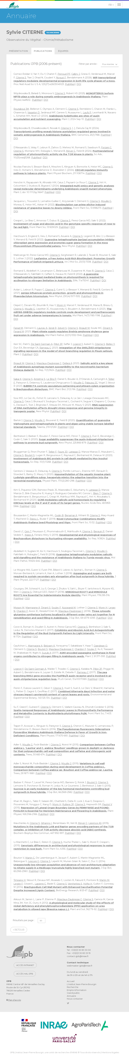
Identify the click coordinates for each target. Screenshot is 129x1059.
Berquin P (98, 531)
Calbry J (75, 74)
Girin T (28, 531)
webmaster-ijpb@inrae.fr (79, 965)
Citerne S (21, 77)
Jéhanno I (46, 823)
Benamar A (71, 515)
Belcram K (49, 645)
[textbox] (110, 64)
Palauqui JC (91, 382)
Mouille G (106, 201)
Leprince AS (95, 823)
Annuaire (71, 996)
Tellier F (52, 451)
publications (43, 51)
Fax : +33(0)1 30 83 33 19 (78, 953)
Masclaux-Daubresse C (48, 363)
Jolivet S (62, 328)
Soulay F (56, 607)
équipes (63, 51)
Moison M (19, 607)
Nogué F (61, 77)
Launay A (42, 328)
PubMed (70, 84)
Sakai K (17, 379)
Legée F (18, 883)
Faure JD (63, 451)
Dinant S (107, 328)
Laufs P (87, 112)
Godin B (59, 515)
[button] (111, 5)
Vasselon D (34, 112)
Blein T (97, 493)
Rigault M (84, 328)
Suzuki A (46, 652)
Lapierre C (40, 883)
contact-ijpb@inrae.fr (78, 956)
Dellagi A (67, 363)
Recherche (72, 987)
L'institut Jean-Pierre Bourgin (81, 984)
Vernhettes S (75, 883)
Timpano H (20, 880)
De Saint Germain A (42, 344)
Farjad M (18, 328)
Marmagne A (32, 607)
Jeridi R (52, 328)
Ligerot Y (78, 344)
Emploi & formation (76, 990)
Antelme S (39, 379)
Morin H (61, 305)
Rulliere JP (68, 804)
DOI (79, 84)
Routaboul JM (21, 109)
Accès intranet (25, 965)
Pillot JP (58, 344)
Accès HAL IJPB (24, 973)
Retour (19, 929)
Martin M (104, 880)
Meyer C (70, 151)
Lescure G (33, 861)
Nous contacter (75, 998)
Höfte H (87, 883)
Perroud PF (64, 74)
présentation (18, 51)
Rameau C (45, 347)
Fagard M (19, 331)
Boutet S (30, 455)
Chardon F (22, 611)
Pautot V (107, 804)
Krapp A (29, 535)
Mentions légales (110, 1052)
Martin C (30, 857)
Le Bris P (51, 379)
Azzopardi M (69, 607)
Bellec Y (110, 344)
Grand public (73, 993)
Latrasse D (74, 451)
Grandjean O (100, 645)
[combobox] (110, 64)
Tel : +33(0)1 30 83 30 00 (79, 950)
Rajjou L (34, 518)
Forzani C (106, 147)
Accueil (70, 981)
